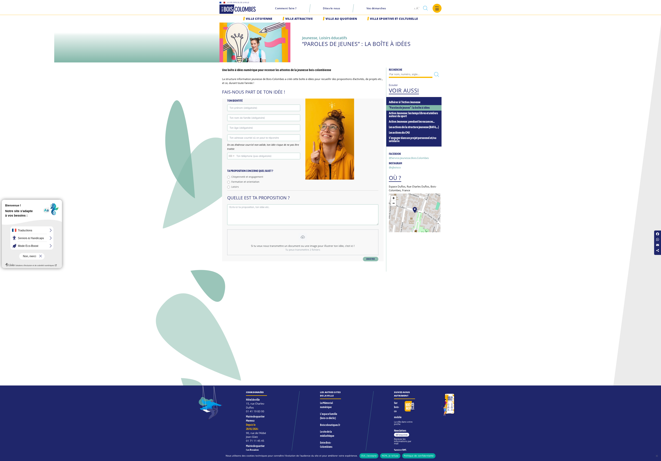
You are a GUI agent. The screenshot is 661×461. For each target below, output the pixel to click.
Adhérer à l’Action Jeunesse (404, 102)
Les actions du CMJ (399, 132)
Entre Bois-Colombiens (326, 444)
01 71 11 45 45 (255, 440)
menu (437, 7)
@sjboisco (395, 167)
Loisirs (235, 186)
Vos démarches (376, 8)
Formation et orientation (245, 181)
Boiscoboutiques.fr (330, 424)
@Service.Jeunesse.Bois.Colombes (409, 158)
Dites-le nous (331, 8)
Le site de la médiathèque (327, 433)
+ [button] (393, 198)
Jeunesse (309, 37)
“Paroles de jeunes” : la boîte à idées (409, 107)
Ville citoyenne (259, 19)
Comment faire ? (286, 8)
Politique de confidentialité (419, 455)
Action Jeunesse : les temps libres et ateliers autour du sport (413, 114)
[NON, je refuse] (656, 456)
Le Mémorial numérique (326, 405)
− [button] (393, 203)
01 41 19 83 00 (255, 411)
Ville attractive (299, 19)
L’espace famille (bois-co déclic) (328, 416)
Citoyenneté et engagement (247, 176)
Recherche (395, 69)
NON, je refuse (390, 455)
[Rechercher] (436, 74)
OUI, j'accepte (369, 455)
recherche (425, 8)
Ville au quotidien (341, 19)
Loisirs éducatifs (333, 37)
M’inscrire (401, 434)
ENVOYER (370, 259)
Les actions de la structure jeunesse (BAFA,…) (414, 127)
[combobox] (231, 156)
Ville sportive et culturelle (394, 19)
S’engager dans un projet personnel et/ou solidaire (412, 139)
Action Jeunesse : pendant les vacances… (412, 121)
